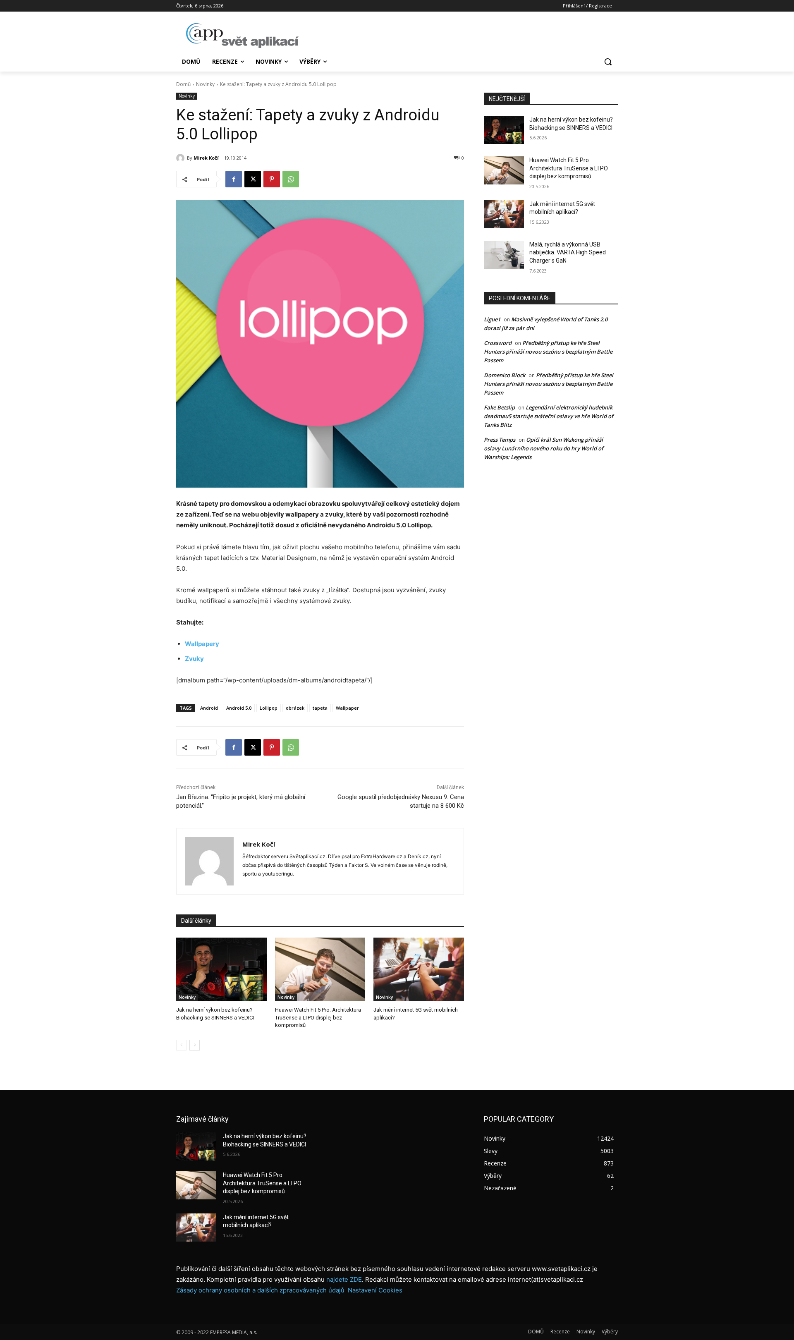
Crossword (498, 343)
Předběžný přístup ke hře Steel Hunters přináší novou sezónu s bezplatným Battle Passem (548, 351)
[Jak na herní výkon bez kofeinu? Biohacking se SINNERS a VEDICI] (221, 969)
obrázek (295, 708)
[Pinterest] (271, 179)
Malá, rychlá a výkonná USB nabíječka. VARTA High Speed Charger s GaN (567, 252)
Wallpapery (202, 644)
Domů (183, 84)
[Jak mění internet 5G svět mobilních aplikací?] (418, 969)
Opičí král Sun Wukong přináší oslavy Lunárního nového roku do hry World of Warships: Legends (543, 448)
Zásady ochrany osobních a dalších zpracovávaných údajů (260, 1290)
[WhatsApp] (290, 179)
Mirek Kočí (206, 158)
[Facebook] (233, 179)
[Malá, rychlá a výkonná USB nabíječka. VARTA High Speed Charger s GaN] (504, 255)
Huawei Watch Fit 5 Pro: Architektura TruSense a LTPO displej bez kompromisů (318, 1017)
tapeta (320, 708)
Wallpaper (347, 708)
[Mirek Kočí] (181, 158)
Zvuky (194, 659)
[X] (252, 179)
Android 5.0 (238, 708)
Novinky (205, 84)
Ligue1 (492, 319)
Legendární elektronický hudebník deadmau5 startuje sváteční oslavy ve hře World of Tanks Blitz (548, 416)
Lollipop (268, 708)
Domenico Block (504, 375)
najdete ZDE (344, 1279)
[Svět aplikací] (242, 35)
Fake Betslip (499, 407)
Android (209, 708)
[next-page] (194, 1045)
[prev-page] (181, 1045)
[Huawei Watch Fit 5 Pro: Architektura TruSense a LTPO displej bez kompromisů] (320, 969)
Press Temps (499, 439)
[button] (608, 62)
